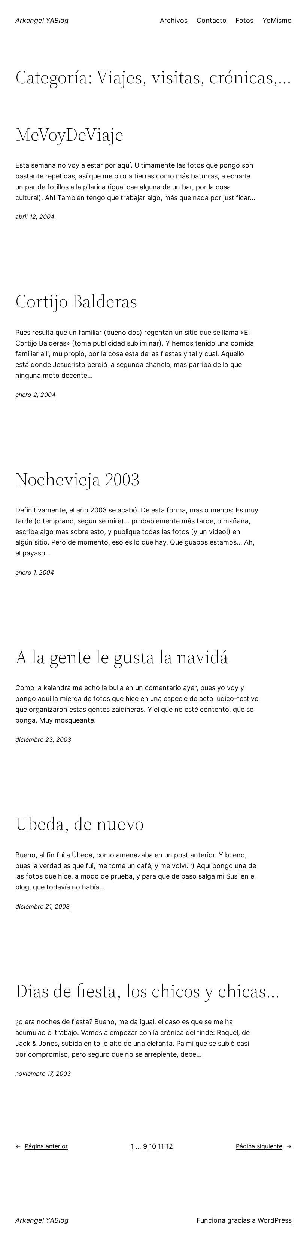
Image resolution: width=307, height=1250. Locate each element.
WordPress (275, 1220)
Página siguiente (264, 1146)
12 (169, 1146)
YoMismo (277, 20)
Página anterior (41, 1146)
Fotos (244, 20)
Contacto (212, 20)
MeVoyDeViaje (69, 134)
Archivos (174, 20)
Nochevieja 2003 (77, 479)
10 (152, 1146)
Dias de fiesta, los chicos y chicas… (147, 991)
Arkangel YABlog (42, 20)
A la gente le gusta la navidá (121, 657)
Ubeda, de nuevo (79, 823)
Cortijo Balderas (76, 301)
